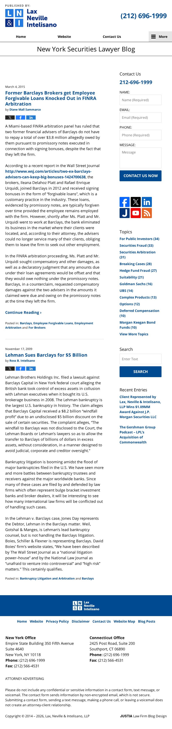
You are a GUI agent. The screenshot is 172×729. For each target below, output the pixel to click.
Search (140, 371)
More (163, 36)
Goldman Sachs (136, 284)
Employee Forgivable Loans (53, 323)
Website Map (124, 621)
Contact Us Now (141, 175)
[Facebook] (125, 202)
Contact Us (112, 36)
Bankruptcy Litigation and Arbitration (47, 578)
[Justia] (125, 213)
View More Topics (134, 334)
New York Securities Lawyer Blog (31, 15)
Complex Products (138, 297)
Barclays (26, 323)
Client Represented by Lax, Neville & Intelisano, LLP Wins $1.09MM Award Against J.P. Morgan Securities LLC (140, 407)
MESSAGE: (128, 145)
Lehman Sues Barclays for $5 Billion (46, 355)
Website (64, 36)
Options (130, 304)
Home (21, 36)
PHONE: (126, 127)
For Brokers (37, 327)
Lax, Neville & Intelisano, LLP (67, 716)
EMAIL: (125, 109)
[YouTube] (136, 213)
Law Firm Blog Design (143, 716)
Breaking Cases (136, 264)
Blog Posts (146, 621)
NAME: (125, 92)
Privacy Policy (57, 621)
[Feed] (147, 213)
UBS (126, 290)
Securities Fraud (136, 245)
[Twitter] (136, 202)
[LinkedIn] (147, 202)
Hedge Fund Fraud (138, 270)
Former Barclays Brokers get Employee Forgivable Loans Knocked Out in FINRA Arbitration (50, 98)
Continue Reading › (23, 312)
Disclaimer (81, 621)
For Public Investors (139, 238)
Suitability (132, 277)
